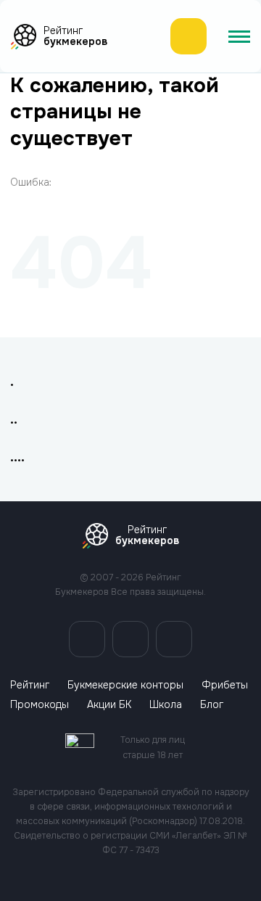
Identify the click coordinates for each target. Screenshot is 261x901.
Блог (211, 705)
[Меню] (239, 36)
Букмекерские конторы (125, 685)
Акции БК (109, 705)
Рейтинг (29, 685)
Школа (165, 705)
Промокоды (39, 705)
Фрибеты (225, 685)
